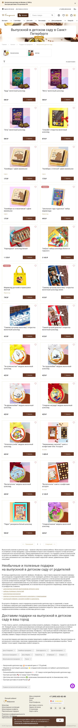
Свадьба (70, 20)
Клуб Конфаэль (34, 702)
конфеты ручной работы (51, 639)
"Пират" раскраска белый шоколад (18, 524)
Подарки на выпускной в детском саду (15, 687)
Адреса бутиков (9, 9)
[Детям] (31, 53)
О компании (33, 709)
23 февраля (50, 655)
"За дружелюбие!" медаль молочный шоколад (18, 406)
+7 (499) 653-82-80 (65, 9)
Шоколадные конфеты (10, 709)
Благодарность (41, 650)
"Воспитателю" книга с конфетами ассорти (56, 485)
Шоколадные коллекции (10, 707)
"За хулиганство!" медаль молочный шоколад (18, 367)
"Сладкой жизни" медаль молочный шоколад (56, 525)
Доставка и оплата (22, 9)
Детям (37, 53)
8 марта (61, 655)
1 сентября (17, 20)
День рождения (57, 20)
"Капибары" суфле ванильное (15, 169)
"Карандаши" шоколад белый (15, 248)
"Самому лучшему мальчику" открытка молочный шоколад (19, 328)
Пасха (27, 659)
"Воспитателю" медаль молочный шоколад (17, 485)
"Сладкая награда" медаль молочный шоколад (57, 406)
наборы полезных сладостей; (13, 591)
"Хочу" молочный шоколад (14, 130)
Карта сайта (33, 711)
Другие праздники (57, 650)
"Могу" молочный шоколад (53, 91)
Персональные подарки (10, 711)
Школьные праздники (10, 655)
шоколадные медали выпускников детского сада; (21, 589)
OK (60, 720)
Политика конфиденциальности (13, 714)
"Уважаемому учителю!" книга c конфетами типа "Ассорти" (55, 445)
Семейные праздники (24, 650)
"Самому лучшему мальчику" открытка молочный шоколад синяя (58, 288)
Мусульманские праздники (11, 659)
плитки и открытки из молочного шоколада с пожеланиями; (25, 596)
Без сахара (42, 20)
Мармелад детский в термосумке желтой (17, 288)
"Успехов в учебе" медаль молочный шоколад (18, 445)
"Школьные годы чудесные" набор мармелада (56, 210)
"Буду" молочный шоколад (14, 91)
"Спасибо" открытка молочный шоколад (54, 131)
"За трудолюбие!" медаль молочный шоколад (56, 367)
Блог (31, 700)
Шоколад (5, 705)
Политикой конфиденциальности (26, 723)
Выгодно (5, 20)
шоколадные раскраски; (12, 594)
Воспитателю (14, 53)
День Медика (26, 655)
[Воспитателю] (6, 53)
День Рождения (8, 650)
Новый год (38, 655)
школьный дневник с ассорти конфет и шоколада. (21, 599)
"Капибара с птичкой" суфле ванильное (57, 169)
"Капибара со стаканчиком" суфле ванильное (17, 210)
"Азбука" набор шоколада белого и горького (56, 249)
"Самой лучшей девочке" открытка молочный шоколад (56, 328)
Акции (31, 698)
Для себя (29, 20)
